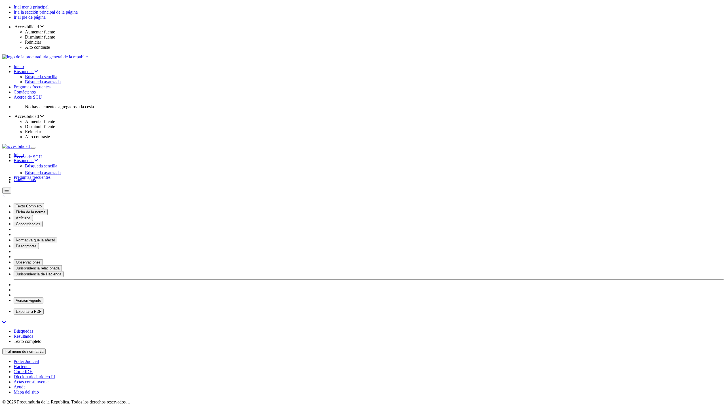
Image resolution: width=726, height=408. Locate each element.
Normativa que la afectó (35, 240)
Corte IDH (23, 371)
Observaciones (28, 262)
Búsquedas (24, 71)
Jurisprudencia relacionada (38, 268)
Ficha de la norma (30, 212)
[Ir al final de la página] (4, 321)
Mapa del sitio (26, 392)
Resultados (23, 336)
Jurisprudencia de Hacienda (38, 274)
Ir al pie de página (30, 17)
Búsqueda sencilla (41, 76)
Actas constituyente (31, 381)
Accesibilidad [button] (27, 26)
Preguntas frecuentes (32, 86)
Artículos (23, 218)
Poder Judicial (26, 361)
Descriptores (26, 246)
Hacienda (22, 366)
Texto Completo (29, 206)
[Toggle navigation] (33, 148)
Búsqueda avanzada (43, 81)
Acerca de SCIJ (28, 97)
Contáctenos (25, 92)
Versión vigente (28, 300)
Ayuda (20, 386)
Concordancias (28, 224)
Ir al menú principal (31, 7)
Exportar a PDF (28, 311)
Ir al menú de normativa (24, 351)
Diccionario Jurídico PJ (34, 376)
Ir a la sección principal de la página (46, 12)
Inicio (19, 66)
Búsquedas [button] (24, 160)
